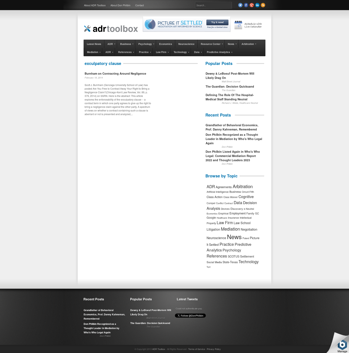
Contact (139, 5)
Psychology (232, 249)
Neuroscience (216, 237)
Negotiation (249, 229)
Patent (246, 238)
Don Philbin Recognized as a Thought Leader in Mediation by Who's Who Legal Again (234, 139)
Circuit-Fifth (248, 191)
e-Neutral (249, 208)
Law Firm (225, 222)
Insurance (233, 217)
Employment (237, 213)
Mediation (230, 229)
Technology (249, 261)
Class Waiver (230, 197)
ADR (211, 186)
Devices (225, 208)
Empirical (223, 213)
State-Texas (230, 262)
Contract (228, 203)
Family (250, 213)
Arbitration (243, 186)
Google (211, 217)
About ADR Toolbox (95, 5)
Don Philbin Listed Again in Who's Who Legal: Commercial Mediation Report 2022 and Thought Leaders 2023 (233, 155)
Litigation (213, 229)
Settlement (247, 256)
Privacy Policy (214, 349)
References (217, 256)
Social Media (214, 262)
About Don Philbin (120, 5)
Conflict (220, 203)
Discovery (236, 209)
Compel (211, 203)
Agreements (224, 187)
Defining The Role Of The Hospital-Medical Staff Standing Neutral (230, 97)
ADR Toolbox (158, 349)
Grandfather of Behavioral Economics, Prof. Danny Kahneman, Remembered (232, 127)
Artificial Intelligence (218, 192)
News (234, 236)
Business (235, 192)
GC (257, 213)
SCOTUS (233, 256)
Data (238, 202)
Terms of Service (196, 349)
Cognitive (246, 196)
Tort (208, 266)
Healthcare (222, 217)
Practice (227, 244)
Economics (212, 213)
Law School (242, 222)
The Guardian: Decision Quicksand (230, 86)
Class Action (215, 197)
